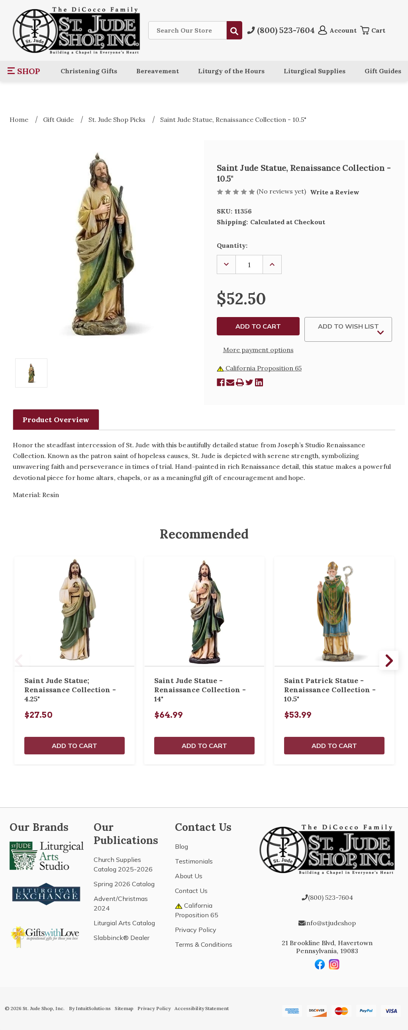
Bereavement (157, 71)
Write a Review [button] (334, 192)
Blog (181, 846)
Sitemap (124, 1008)
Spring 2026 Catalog (124, 884)
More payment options (258, 350)
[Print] (240, 382)
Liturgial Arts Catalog (124, 923)
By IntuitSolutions (90, 1008)
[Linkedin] (259, 382)
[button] (24, 71)
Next (388, 660)
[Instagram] (334, 964)
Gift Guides (383, 71)
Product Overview (56, 419)
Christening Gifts (89, 71)
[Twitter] (249, 382)
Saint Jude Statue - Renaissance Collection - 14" (200, 689)
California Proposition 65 (263, 368)
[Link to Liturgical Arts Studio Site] (47, 855)
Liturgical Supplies (314, 71)
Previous (19, 660)
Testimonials (194, 861)
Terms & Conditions (203, 944)
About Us (188, 876)
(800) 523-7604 (330, 897)
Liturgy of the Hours (231, 71)
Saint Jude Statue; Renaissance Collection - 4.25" (70, 689)
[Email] (230, 382)
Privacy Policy (195, 930)
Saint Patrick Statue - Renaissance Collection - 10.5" (330, 689)
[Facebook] (221, 382)
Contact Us (191, 891)
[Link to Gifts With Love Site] (47, 936)
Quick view (74, 611)
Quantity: (232, 245)
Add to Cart (74, 746)
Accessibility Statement (202, 1008)
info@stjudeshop (330, 923)
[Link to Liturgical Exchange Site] (47, 893)
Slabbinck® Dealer (121, 938)
